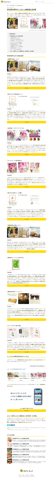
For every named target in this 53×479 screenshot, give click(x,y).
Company (32, 475)
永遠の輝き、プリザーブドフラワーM (17, 40)
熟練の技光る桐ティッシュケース (16, 47)
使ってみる (26, 410)
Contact (27, 475)
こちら (23, 429)
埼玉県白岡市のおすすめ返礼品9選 (16, 36)
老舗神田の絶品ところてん (15, 37)
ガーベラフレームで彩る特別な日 (16, 42)
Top (7, 5)
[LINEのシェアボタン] (8, 425)
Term (20, 475)
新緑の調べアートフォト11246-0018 (17, 46)
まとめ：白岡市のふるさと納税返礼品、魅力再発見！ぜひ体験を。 (22, 51)
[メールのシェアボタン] (14, 425)
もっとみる (26, 154)
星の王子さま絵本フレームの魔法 (16, 43)
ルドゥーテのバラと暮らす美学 (16, 49)
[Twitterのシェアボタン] (10, 425)
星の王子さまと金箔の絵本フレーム (17, 39)
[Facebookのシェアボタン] (12, 425)
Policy (23, 475)
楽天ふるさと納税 (11, 107)
